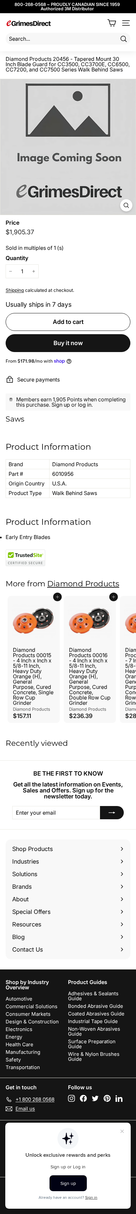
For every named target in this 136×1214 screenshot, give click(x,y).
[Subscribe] (112, 812)
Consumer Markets (28, 1014)
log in (84, 404)
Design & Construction (32, 1021)
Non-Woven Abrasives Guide (94, 1031)
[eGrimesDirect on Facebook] (83, 1098)
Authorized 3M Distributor (67, 8)
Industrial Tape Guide (93, 1021)
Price (12, 223)
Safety (13, 1060)
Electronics (19, 1029)
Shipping (15, 290)
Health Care (19, 1044)
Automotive (19, 999)
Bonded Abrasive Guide (95, 1006)
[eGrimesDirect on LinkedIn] (119, 1098)
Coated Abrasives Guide (96, 1014)
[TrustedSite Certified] (25, 558)
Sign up (60, 404)
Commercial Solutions (31, 1006)
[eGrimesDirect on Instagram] (71, 1098)
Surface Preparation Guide (92, 1044)
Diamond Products (83, 583)
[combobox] (68, 39)
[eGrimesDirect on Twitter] (95, 1098)
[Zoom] (126, 205)
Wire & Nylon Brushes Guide (93, 1056)
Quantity (17, 258)
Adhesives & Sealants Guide (93, 996)
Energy (14, 1037)
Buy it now (68, 342)
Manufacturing (23, 1052)
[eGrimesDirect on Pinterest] (107, 1098)
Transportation (23, 1067)
